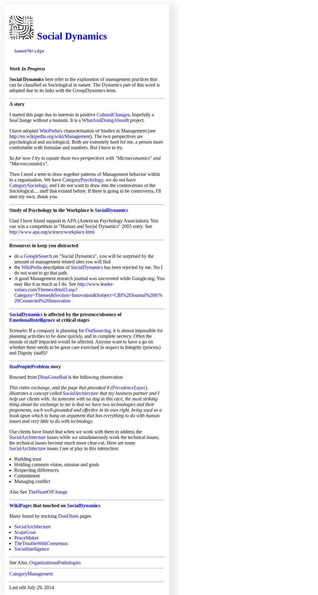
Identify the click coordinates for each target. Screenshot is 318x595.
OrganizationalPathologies (55, 562)
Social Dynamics (72, 36)
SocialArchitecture (80, 393)
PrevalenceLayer (128, 387)
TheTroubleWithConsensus (41, 543)
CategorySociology (28, 185)
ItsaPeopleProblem (29, 366)
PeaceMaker (26, 537)
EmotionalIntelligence (32, 320)
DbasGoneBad (52, 377)
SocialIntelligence (31, 549)
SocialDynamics (111, 210)
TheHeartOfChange (47, 491)
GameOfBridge (29, 51)
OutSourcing (98, 330)
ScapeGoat (25, 532)
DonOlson (68, 516)
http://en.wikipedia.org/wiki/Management (49, 136)
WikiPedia (49, 130)
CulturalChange (112, 114)
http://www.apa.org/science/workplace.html (51, 232)
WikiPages (20, 505)
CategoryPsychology (82, 179)
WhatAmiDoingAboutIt (105, 120)
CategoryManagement (31, 573)
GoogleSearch (38, 256)
